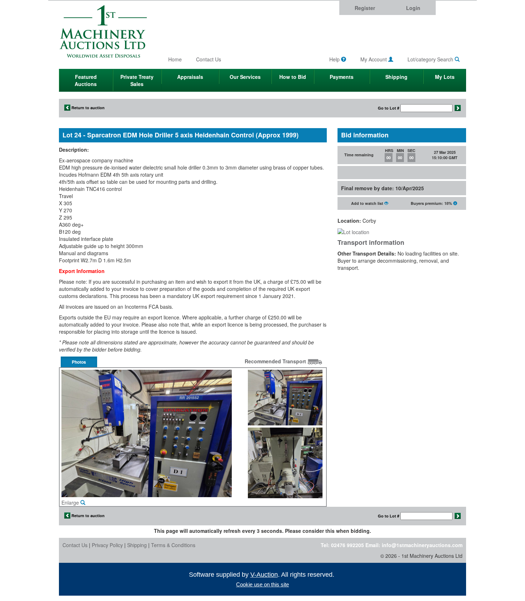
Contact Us (208, 59)
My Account (374, 59)
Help (335, 59)
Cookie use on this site (262, 584)
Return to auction (87, 107)
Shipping (396, 76)
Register (365, 7)
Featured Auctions (86, 80)
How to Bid (292, 76)
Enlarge (70, 502)
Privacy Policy (107, 545)
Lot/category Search (431, 59)
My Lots (445, 76)
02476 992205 (347, 545)
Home (175, 59)
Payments (342, 76)
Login (413, 7)
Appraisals (190, 76)
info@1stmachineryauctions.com (422, 545)
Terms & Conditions (173, 545)
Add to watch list (367, 203)
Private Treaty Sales (137, 80)
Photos (79, 362)
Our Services (245, 76)
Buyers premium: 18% (432, 203)
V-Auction (264, 574)
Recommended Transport (276, 361)
